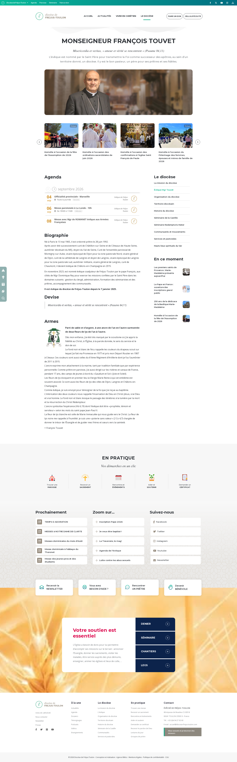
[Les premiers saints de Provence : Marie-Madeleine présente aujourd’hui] (186, 271)
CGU (167, 757)
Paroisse (43, 3)
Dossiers (74, 716)
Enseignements (77, 732)
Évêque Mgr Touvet (163, 190)
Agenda (34, 3)
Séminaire (53, 3)
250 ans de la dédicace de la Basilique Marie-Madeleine (165, 304)
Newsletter (40, 721)
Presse (38, 725)
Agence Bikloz (121, 757)
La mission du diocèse (165, 183)
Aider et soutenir (137, 720)
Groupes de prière (138, 736)
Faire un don (64, 3)
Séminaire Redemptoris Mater (169, 225)
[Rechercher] (3, 298)
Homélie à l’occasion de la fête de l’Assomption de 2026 (166, 318)
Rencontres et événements (141, 716)
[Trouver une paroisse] (3, 270)
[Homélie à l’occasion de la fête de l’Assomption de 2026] (186, 318)
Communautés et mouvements (169, 232)
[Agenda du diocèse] (3, 284)
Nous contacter (41, 717)
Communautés (103, 732)
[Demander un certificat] (3, 291)
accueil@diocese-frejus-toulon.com (183, 724)
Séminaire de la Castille (166, 218)
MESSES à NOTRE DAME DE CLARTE (63, 531)
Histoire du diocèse (164, 211)
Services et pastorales (165, 239)
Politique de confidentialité (153, 757)
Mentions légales (135, 757)
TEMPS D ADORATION (56, 522)
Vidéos (74, 728)
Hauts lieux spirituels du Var (168, 246)
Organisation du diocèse (166, 197)
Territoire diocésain (164, 204)
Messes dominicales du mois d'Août (64, 541)
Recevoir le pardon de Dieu (141, 728)
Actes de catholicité (43, 713)
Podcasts (74, 724)
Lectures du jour (137, 732)
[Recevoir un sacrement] (3, 277)
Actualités (75, 708)
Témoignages (76, 720)
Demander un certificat (140, 724)
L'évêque (101, 712)
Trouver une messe (138, 708)
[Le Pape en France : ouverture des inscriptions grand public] (186, 288)
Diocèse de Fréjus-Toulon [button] (16, 3)
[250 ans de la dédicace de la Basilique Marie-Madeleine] (186, 304)
